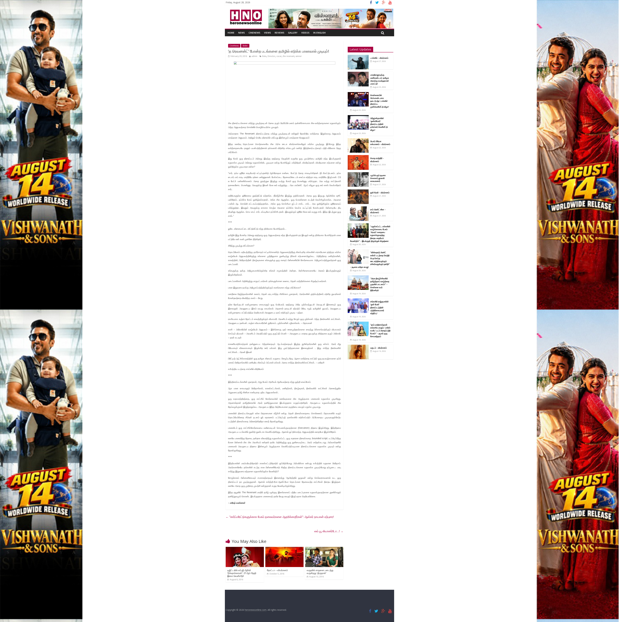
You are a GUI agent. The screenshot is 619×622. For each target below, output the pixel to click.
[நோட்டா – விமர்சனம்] (284, 549)
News (241, 32)
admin (254, 56)
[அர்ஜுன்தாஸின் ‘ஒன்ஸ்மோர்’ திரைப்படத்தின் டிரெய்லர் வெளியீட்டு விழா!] (358, 116)
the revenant (288, 56)
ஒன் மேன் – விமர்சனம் (379, 192)
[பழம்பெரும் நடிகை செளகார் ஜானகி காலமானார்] (358, 173)
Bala (264, 56)
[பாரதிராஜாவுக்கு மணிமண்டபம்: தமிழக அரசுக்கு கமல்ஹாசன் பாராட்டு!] (358, 73)
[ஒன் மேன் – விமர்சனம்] (358, 191)
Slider (245, 45)
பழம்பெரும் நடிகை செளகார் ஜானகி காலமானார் (378, 178)
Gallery (292, 32)
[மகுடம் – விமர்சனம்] (358, 346)
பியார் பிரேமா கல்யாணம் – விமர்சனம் (380, 143)
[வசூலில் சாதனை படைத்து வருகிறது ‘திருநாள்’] (324, 549)
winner (299, 56)
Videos (305, 32)
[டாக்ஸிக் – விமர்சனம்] (358, 56)
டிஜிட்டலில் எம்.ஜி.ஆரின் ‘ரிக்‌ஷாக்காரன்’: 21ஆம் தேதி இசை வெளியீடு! (241, 573)
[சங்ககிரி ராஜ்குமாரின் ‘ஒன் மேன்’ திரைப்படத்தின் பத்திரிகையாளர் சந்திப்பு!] (358, 300)
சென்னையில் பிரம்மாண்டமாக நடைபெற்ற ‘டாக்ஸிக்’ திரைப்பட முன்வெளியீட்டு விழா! (379, 101)
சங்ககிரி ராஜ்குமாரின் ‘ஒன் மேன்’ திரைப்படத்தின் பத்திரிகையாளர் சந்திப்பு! (379, 307)
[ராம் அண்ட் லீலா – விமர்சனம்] (358, 208)
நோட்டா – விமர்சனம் (277, 570)
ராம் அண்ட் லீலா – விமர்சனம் (378, 211)
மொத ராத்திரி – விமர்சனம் (377, 160)
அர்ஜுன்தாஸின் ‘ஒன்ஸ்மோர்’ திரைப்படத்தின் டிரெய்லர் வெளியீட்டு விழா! (379, 124)
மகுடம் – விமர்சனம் (378, 347)
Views (267, 32)
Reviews (279, 32)
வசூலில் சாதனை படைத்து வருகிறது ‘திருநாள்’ (320, 571)
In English (319, 32)
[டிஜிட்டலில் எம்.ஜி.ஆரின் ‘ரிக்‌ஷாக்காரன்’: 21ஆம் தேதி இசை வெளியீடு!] (245, 549)
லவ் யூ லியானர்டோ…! (328, 531)
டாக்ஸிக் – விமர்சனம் (379, 57)
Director (271, 56)
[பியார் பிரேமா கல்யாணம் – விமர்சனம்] (358, 139)
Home (231, 32)
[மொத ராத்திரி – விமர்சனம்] (358, 156)
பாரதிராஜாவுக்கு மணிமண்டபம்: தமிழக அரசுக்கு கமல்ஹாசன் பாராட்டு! (379, 79)
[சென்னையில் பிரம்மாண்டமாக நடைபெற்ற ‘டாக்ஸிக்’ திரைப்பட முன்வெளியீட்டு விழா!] (358, 93)
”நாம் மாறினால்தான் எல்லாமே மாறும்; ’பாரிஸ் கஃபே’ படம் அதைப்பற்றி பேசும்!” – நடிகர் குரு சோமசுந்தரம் (380, 330)
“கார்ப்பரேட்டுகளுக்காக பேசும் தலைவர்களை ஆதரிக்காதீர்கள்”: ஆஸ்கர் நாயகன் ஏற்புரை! (280, 517)
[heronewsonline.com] (245, 10)
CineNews (254, 32)
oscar (279, 56)
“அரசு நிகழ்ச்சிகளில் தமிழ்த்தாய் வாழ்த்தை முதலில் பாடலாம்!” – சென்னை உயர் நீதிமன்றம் (379, 284)
